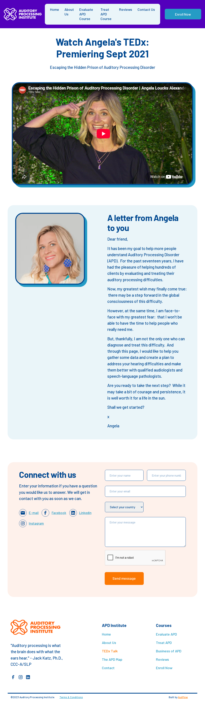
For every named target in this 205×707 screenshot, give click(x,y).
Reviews (125, 9)
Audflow (183, 697)
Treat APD (164, 642)
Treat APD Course (106, 14)
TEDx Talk (110, 651)
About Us (69, 11)
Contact (108, 668)
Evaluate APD (166, 634)
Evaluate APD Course (86, 14)
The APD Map (112, 659)
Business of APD (168, 651)
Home (54, 9)
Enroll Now (183, 14)
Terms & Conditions (71, 697)
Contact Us (146, 9)
